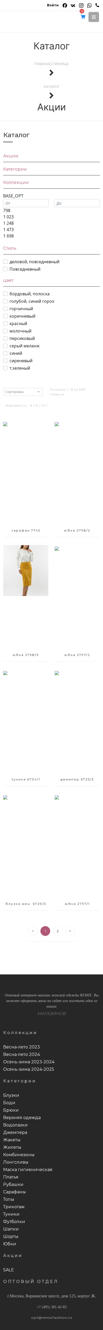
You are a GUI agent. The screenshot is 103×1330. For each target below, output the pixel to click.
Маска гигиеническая (28, 1169)
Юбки (9, 1243)
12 (36, 405)
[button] (93, 17)
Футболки (14, 1221)
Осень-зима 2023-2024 (28, 1061)
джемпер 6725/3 (77, 779)
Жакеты (12, 1139)
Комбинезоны (19, 1154)
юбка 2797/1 (77, 904)
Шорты (10, 1236)
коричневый (22, 316)
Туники (11, 1214)
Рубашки (13, 1184)
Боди (9, 1102)
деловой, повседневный (34, 262)
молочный (20, 331)
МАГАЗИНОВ (51, 1013)
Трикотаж (14, 1206)
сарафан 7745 (25, 530)
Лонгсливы (16, 1162)
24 (43, 405)
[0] (82, 17)
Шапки (11, 1229)
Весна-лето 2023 (21, 1047)
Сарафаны (14, 1191)
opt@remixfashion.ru (51, 1317)
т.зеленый (20, 368)
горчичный (21, 309)
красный (18, 323)
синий (16, 353)
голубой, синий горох (32, 301)
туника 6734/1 (26, 779)
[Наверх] (91, 1318)
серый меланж (25, 346)
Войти (53, 5)
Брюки (11, 1110)
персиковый (22, 338)
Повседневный (25, 269)
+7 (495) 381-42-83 (52, 1307)
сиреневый (21, 361)
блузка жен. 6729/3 (26, 904)
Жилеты (12, 1147)
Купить (26, 475)
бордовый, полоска (30, 294)
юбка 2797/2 (77, 655)
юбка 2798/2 (77, 530)
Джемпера (15, 1132)
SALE (8, 1269)
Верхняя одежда (22, 1117)
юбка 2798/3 (26, 655)
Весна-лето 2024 (21, 1054)
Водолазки (15, 1125)
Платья (10, 1177)
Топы (8, 1199)
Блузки (11, 1095)
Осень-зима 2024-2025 (28, 1069)
